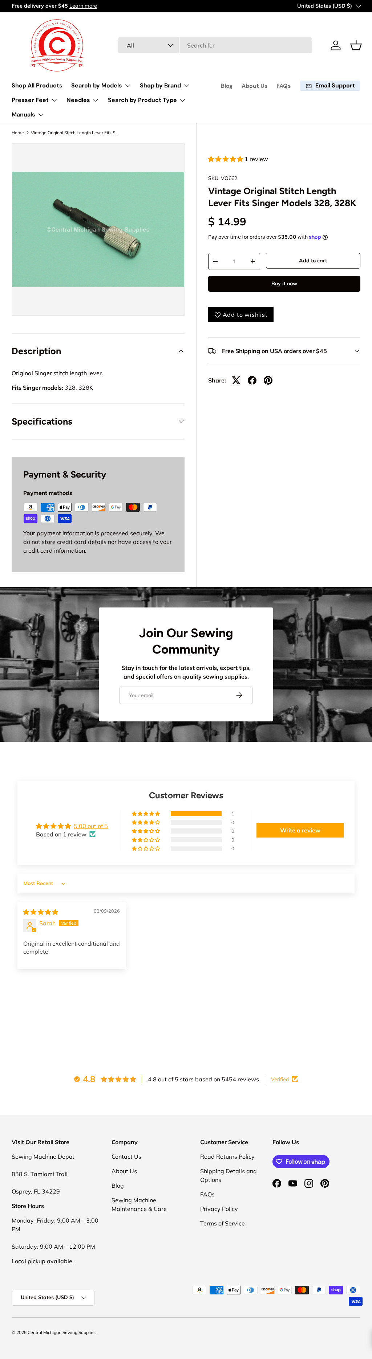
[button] (356, 45)
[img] (40, 912)
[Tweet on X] (236, 380)
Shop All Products (37, 85)
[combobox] (215, 45)
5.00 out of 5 (91, 826)
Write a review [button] (300, 830)
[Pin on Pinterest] (268, 380)
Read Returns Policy (227, 1156)
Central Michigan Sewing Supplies (62, 1332)
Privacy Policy (219, 1208)
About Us (255, 86)
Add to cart (313, 260)
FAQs (283, 86)
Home (18, 133)
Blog (227, 86)
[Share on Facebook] (252, 380)
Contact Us (126, 1156)
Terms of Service (222, 1223)
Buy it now (284, 283)
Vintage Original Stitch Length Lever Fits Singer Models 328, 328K (74, 133)
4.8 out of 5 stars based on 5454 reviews (203, 1079)
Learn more (83, 6)
